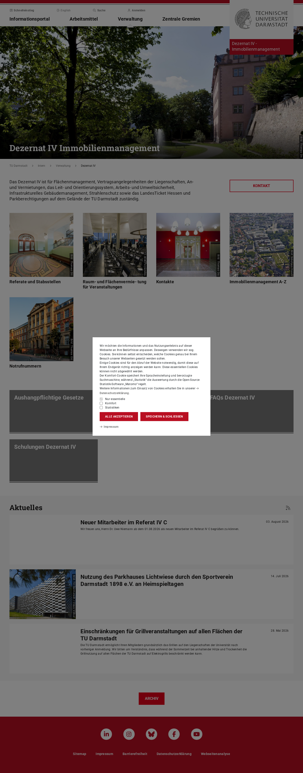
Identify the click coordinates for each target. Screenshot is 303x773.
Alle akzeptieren (119, 416)
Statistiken (112, 407)
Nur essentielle (115, 399)
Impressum (111, 426)
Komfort (110, 403)
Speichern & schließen (164, 416)
